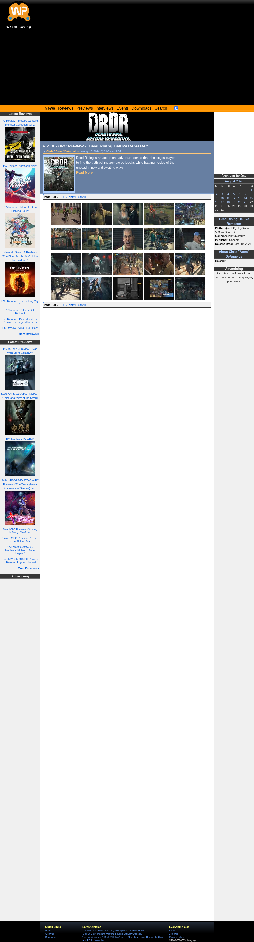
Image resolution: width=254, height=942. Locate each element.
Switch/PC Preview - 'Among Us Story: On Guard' (20, 531)
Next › (72, 196)
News (48, 930)
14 (245, 198)
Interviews (105, 108)
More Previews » (28, 568)
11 (228, 198)
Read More (84, 172)
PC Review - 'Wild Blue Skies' (20, 327)
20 (239, 202)
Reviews (65, 108)
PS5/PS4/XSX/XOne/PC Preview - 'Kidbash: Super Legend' (20, 550)
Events (123, 108)
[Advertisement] (127, 68)
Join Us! (173, 934)
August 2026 (234, 181)
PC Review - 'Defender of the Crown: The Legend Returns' (20, 321)
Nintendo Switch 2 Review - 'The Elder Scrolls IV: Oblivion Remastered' (20, 256)
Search (161, 108)
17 (222, 202)
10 (222, 198)
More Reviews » (29, 333)
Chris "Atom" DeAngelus (62, 151)
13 (239, 198)
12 (233, 198)
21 (245, 202)
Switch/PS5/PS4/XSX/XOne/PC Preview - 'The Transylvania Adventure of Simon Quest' (20, 484)
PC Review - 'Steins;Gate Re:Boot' (20, 312)
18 (228, 202)
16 (216, 202)
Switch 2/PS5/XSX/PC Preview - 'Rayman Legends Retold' (20, 561)
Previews (84, 108)
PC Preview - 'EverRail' (20, 439)
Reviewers (50, 937)
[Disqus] (127, 372)
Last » (82, 196)
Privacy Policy (176, 937)
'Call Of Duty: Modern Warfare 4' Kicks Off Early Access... (112, 934)
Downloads (141, 108)
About (172, 930)
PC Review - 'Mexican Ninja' (20, 165)
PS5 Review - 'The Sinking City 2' (20, 303)
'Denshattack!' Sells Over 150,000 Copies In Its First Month (113, 930)
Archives (49, 934)
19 (233, 202)
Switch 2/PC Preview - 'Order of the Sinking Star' (20, 540)
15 (251, 198)
